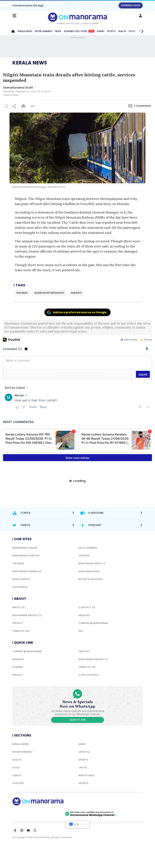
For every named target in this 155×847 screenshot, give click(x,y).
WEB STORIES (86, 775)
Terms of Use (20, 631)
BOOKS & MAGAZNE (90, 579)
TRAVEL (82, 767)
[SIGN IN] (140, 15)
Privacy (17, 623)
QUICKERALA (20, 587)
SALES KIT (84, 651)
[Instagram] (22, 830)
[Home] (13, 31)
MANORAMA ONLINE (24, 548)
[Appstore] (51, 813)
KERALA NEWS (25, 31)
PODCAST (18, 783)
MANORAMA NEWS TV (91, 563)
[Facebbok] (15, 830)
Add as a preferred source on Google (80, 312)
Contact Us (86, 607)
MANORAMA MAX (89, 571)
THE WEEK (18, 563)
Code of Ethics (88, 675)
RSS (80, 631)
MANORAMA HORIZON (26, 555)
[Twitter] (35, 830)
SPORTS (111, 31)
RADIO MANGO (21, 579)
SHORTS (83, 783)
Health (16, 760)
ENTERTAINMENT (44, 31)
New (91, 31)
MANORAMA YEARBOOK (26, 571)
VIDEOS (16, 775)
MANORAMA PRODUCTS (27, 615)
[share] (14, 106)
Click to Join (77, 720)
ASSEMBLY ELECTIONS (79, 31)
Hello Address (87, 548)
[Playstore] (24, 813)
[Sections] (14, 15)
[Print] (23, 106)
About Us (18, 607)
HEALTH (122, 31)
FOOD (15, 767)
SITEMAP (17, 667)
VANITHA (83, 555)
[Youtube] (28, 830)
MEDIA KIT (84, 615)
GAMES (101, 31)
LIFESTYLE (84, 752)
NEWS (58, 31)
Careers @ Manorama (93, 623)
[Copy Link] (32, 106)
